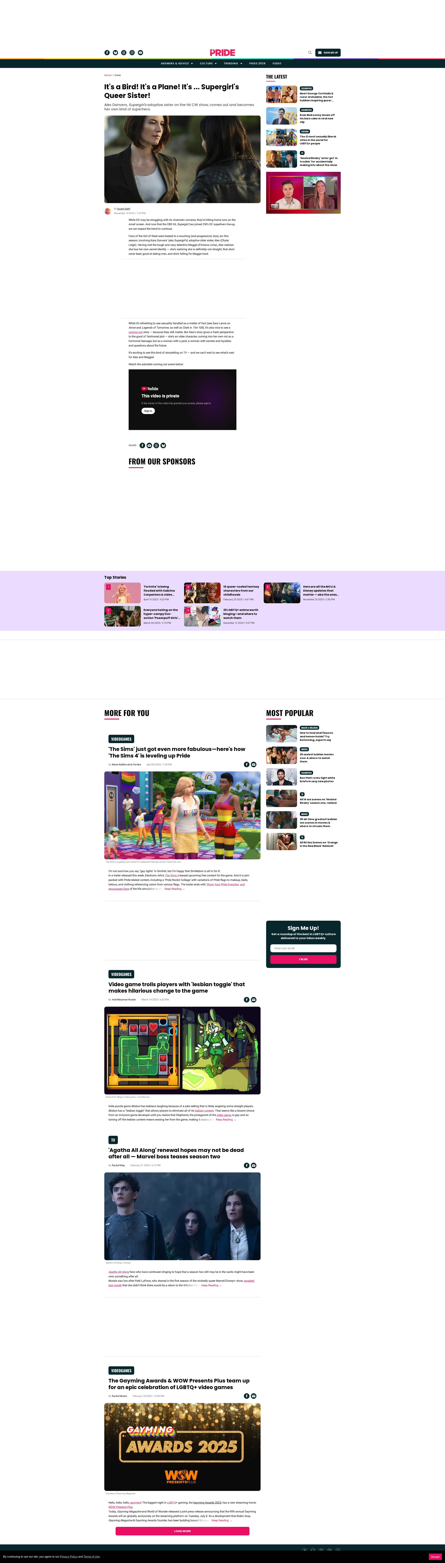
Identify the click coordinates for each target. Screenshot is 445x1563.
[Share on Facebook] (142, 445)
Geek (118, 75)
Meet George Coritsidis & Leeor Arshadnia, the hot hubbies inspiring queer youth (316, 99)
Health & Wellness (309, 727)
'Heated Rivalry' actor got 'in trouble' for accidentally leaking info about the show (319, 161)
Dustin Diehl (123, 208)
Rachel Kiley (118, 1165)
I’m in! (303, 959)
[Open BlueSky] (115, 52)
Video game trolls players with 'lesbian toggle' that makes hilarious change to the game (176, 988)
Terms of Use (92, 1556)
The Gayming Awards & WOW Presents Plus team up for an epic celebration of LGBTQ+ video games (179, 1384)
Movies (304, 749)
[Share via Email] (149, 445)
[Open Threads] (124, 52)
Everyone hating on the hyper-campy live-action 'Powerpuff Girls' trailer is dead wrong (161, 616)
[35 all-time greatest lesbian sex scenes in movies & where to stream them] (281, 820)
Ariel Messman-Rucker (124, 999)
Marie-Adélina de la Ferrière (126, 764)
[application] (303, 193)
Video (277, 63)
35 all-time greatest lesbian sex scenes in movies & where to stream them (318, 822)
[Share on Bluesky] (163, 445)
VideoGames (121, 739)
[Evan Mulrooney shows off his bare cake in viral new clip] (281, 115)
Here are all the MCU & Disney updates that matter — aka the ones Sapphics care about (320, 593)
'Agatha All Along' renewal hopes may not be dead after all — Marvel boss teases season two (176, 1153)
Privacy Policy (69, 1556)
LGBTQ (171, 1502)
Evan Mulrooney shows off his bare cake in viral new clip (317, 118)
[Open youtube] (140, 52)
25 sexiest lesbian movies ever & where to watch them (317, 758)
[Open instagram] (132, 52)
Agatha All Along (118, 1272)
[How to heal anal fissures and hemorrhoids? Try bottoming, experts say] (281, 733)
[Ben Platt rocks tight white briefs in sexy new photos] (281, 777)
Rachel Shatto (119, 1396)
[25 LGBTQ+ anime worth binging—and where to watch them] (202, 616)
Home (108, 75)
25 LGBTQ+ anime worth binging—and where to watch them (240, 614)
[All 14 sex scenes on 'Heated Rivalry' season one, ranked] (281, 798)
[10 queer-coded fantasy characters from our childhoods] (202, 593)
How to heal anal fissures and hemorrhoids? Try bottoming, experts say (316, 736)
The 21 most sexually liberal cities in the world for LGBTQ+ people (318, 140)
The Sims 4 (172, 875)
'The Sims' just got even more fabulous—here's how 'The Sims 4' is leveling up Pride (176, 752)
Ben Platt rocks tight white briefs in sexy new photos (317, 779)
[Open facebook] (107, 52)
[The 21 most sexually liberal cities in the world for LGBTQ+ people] (281, 137)
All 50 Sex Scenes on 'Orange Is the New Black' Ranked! (319, 844)
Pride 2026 (257, 63)
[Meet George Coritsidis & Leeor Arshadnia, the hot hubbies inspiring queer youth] (281, 94)
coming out (136, 332)
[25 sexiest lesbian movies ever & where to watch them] (281, 755)
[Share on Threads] (156, 445)
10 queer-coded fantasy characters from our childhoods (241, 591)
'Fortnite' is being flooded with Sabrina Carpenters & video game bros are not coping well (159, 595)
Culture (206, 63)
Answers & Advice (175, 63)
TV (302, 153)
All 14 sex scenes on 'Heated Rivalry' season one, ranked (318, 801)
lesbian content (204, 1110)
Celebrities (306, 88)
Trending (231, 63)
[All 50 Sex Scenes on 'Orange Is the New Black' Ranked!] (281, 841)
